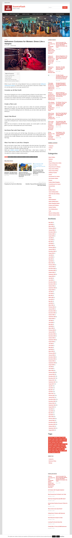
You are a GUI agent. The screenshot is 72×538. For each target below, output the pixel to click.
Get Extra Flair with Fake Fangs (10, 79)
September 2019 (52, 339)
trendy (53, 450)
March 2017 (51, 393)
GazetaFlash (19, 6)
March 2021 (51, 305)
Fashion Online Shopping (54, 182)
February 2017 (52, 395)
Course (50, 174)
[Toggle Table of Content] (17, 74)
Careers (50, 161)
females (65, 440)
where (50, 452)
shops (62, 447)
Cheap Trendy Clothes (53, 170)
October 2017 (51, 380)
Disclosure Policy (52, 461)
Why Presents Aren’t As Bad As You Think (57, 494)
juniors (62, 444)
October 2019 (51, 337)
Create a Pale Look (8, 76)
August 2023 (51, 276)
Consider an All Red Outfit (9, 75)
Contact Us (51, 459)
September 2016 (52, 405)
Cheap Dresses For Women (54, 166)
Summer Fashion (52, 207)
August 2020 (51, 318)
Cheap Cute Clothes (53, 164)
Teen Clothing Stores (53, 209)
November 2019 (52, 335)
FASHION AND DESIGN (60, 14)
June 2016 (51, 410)
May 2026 (51, 222)
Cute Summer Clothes (53, 178)
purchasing (63, 445)
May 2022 (51, 295)
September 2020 (52, 316)
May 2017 (51, 389)
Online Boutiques (52, 199)
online (59, 445)
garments (53, 442)
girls (57, 442)
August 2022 (51, 289)
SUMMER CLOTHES (49, 14)
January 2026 (51, 230)
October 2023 (51, 272)
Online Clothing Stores (53, 201)
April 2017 (51, 391)
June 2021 (51, 299)
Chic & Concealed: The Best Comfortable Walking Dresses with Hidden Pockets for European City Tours (61, 45)
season (54, 447)
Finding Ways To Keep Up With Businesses (57, 526)
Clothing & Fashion (53, 172)
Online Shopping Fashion (54, 203)
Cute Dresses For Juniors (54, 176)
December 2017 (52, 376)
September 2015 (52, 428)
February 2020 (52, 330)
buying (50, 439)
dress (50, 440)
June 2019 (51, 345)
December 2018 (52, 357)
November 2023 (52, 270)
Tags (50, 149)
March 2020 (51, 328)
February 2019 (52, 353)
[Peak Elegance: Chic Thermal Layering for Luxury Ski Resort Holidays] (51, 132)
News (50, 195)
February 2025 (52, 247)
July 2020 (51, 320)
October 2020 (51, 314)
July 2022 (51, 291)
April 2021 (51, 303)
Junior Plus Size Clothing (54, 193)
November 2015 (52, 424)
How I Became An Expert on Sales (55, 517)
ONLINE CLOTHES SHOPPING (37, 14)
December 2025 (52, 232)
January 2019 (51, 355)
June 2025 (51, 239)
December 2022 (52, 282)
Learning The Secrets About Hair (55, 522)
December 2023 (52, 268)
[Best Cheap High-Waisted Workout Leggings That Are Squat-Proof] (51, 113)
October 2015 (51, 426)
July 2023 (51, 278)
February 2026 (52, 228)
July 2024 (51, 255)
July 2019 (51, 343)
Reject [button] (58, 536)
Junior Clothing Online (53, 191)
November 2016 (52, 401)
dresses (53, 440)
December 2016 (52, 399)
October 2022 (51, 285)
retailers (50, 447)
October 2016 (51, 403)
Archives (50, 147)
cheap (53, 439)
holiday (60, 442)
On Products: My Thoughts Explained (56, 489)
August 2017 (51, 383)
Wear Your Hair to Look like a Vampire (12, 80)
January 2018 (51, 374)
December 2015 (52, 422)
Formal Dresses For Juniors (55, 184)
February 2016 (52, 418)
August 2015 (51, 430)
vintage (56, 450)
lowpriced (50, 445)
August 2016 (51, 407)
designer (64, 439)
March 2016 (51, 416)
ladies (66, 444)
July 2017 (51, 385)
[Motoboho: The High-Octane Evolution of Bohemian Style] (10, 167)
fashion (57, 440)
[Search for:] (58, 7)
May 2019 (51, 347)
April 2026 (51, 224)
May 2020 (51, 324)
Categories (51, 145)
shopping (58, 447)
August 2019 (51, 341)
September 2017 (52, 382)
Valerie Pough (13, 45)
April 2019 (51, 349)
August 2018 (51, 364)
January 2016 (51, 420)
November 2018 (52, 358)
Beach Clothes (52, 157)
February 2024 (52, 264)
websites (60, 450)
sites (65, 447)
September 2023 (52, 274)
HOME (6, 14)
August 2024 (51, 253)
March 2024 (51, 262)
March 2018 (51, 370)
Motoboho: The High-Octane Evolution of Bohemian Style (60, 68)
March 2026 (51, 226)
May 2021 (51, 301)
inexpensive (51, 444)
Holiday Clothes (52, 189)
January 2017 (51, 397)
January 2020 (51, 332)
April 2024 (51, 260)
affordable (55, 437)
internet (55, 444)
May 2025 (51, 241)
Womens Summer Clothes (54, 214)
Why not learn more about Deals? (55, 508)
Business (51, 159)
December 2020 (52, 310)
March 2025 (51, 245)
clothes (57, 439)
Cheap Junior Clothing (53, 168)
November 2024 (52, 251)
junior (59, 444)
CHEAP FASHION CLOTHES (14, 14)
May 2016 (51, 412)
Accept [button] (54, 536)
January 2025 (51, 249)
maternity (55, 445)
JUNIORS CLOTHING (25, 14)
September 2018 (52, 362)
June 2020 (51, 322)
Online (50, 197)
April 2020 (51, 326)
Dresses (5, 39)
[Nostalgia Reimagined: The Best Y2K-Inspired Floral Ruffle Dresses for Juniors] (51, 83)
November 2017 (52, 378)
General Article (52, 186)
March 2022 (51, 297)
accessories (51, 437)
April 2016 (51, 414)
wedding (64, 450)
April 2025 (51, 243)
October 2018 (51, 360)
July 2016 (51, 408)
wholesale (53, 452)
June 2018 (51, 368)
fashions (60, 440)
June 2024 (51, 257)
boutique (63, 437)
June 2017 (51, 387)
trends (50, 450)
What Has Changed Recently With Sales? (57, 498)
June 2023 (51, 280)
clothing (60, 439)
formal (50, 442)
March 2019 (51, 351)
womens (58, 452)
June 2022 (51, 293)
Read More (62, 536)
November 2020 (52, 312)
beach (60, 437)
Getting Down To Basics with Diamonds (56, 513)
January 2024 (51, 266)
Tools (50, 211)
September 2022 (52, 287)
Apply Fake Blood (8, 78)
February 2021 (52, 307)
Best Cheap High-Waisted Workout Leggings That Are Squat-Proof (61, 114)
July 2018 (51, 366)
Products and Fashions (54, 205)
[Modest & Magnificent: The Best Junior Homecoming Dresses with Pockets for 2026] (51, 56)
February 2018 (52, 372)
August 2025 (51, 235)
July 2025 (51, 237)
